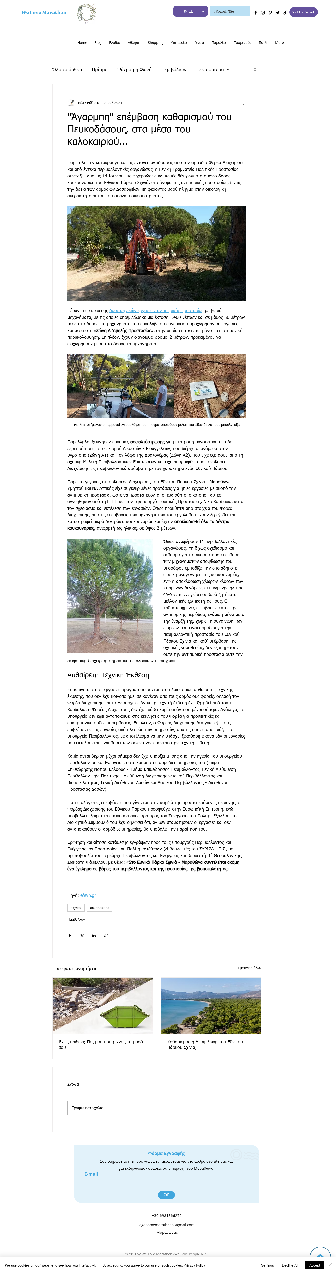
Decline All (290, 1265)
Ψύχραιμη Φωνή (134, 69)
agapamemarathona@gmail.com (167, 1224)
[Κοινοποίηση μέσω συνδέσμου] (106, 935)
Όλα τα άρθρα (67, 69)
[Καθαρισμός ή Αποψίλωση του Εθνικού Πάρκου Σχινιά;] (211, 1006)
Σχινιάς (76, 907)
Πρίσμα (99, 69)
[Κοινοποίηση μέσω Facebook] (69, 935)
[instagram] (262, 12)
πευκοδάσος (99, 907)
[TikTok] (285, 12)
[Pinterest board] (270, 12)
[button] (255, 69)
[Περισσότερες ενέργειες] (243, 103)
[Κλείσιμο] (330, 1265)
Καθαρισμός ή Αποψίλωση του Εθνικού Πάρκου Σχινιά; (205, 1045)
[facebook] (255, 12)
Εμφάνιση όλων (249, 968)
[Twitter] (277, 12)
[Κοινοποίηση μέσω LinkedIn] (94, 935)
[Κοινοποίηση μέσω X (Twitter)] (81, 935)
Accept (314, 1265)
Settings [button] (267, 1265)
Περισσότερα (210, 69)
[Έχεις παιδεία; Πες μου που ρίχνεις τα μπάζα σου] (103, 1006)
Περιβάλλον (173, 69)
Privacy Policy (194, 1265)
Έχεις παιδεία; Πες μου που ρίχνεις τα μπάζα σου (102, 1045)
